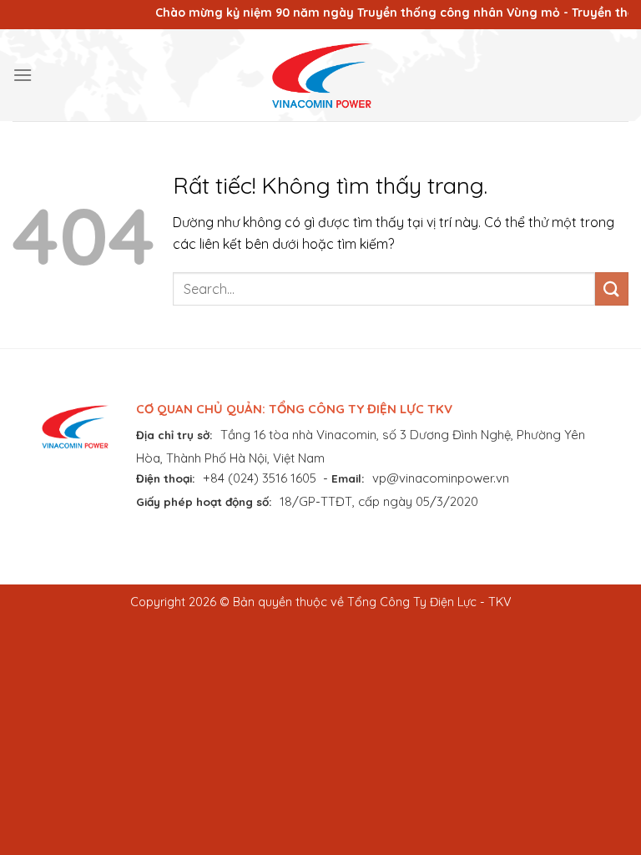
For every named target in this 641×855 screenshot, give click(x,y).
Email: (348, 478)
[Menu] (23, 74)
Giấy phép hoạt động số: (204, 501)
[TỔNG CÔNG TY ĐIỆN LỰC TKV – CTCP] (320, 75)
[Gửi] (611, 288)
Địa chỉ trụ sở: (174, 435)
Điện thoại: (165, 478)
